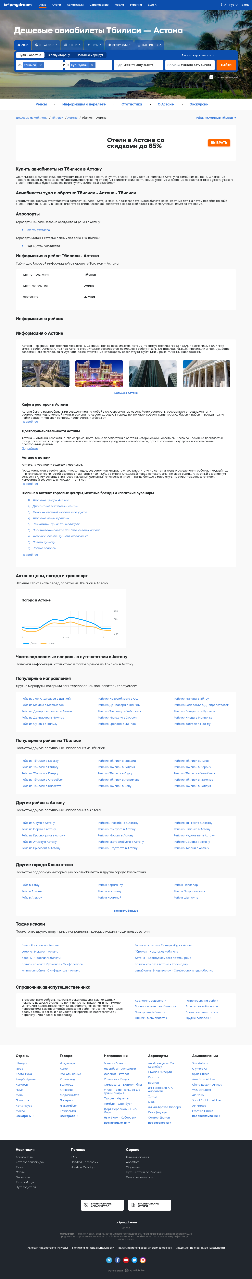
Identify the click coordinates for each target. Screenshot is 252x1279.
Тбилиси (57, 117)
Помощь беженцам (139, 1177)
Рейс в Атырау (32, 897)
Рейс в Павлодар (186, 885)
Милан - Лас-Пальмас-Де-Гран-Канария (122, 1091)
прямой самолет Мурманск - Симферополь (52, 964)
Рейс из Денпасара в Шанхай (119, 705)
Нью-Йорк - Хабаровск (120, 1117)
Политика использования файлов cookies (145, 1247)
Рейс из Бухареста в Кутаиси (194, 711)
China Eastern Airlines (207, 1084)
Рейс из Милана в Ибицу (191, 698)
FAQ (74, 1157)
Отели (20, 1172)
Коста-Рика (24, 1074)
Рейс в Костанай (109, 897)
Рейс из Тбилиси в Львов (191, 760)
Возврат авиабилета (201, 1006)
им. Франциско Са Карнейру (161, 1065)
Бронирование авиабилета (154, 1006)
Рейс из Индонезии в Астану (194, 835)
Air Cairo (198, 1095)
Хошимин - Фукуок (117, 1079)
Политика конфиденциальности (93, 1247)
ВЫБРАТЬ (219, 142)
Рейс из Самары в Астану (192, 841)
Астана (72, 117)
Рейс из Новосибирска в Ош (118, 698)
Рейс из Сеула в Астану (38, 822)
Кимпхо (153, 1077)
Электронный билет (149, 1012)
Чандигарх (67, 1063)
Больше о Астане (126, 393)
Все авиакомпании (205, 1116)
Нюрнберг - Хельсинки (120, 1068)
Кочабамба (68, 1111)
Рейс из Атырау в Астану (39, 841)
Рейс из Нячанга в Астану (192, 829)
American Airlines (204, 1079)
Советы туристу (43, 542)
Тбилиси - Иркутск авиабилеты (156, 951)
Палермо (66, 1100)
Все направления (116, 1122)
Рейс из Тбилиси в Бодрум (116, 767)
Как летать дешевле (149, 1000)
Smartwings (200, 1063)
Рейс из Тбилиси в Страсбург (42, 779)
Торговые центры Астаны (50, 500)
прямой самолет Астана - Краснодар (161, 964)
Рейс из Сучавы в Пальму (39, 723)
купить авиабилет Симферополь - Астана (51, 970)
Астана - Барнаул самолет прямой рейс (163, 957)
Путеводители (26, 1187)
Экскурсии (23, 1177)
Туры (19, 1167)
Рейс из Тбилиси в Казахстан (42, 786)
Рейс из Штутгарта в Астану (117, 848)
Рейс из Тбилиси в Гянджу (40, 767)
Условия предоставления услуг (47, 1247)
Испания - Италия (116, 1074)
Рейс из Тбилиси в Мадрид (117, 760)
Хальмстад (67, 1079)
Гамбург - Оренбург (118, 1103)
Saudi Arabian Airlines (207, 1100)
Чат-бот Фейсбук (83, 1167)
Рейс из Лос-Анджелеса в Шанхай (46, 698)
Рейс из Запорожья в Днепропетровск (201, 705)
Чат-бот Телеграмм (84, 1162)
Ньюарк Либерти (160, 1072)
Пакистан (22, 1100)
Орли (152, 1101)
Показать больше (126, 910)
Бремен (153, 1082)
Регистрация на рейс (201, 1000)
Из (20, 65)
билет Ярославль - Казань (40, 945)
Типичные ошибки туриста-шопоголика (60, 536)
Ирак (19, 1068)
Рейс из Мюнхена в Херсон (117, 717)
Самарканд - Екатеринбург (123, 1084)
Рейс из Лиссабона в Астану (118, 822)
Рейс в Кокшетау (109, 891)
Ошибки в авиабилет (150, 1018)
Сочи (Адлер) (157, 1112)
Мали (19, 1095)
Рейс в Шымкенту (186, 897)
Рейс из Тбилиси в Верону (192, 767)
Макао (20, 1111)
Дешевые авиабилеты (32, 117)
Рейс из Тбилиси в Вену (114, 786)
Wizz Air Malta (201, 1089)
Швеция (21, 1063)
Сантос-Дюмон (159, 1117)
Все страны (24, 1116)
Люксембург (68, 1105)
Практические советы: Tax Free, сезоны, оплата (66, 530)
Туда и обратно (30, 55)
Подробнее (30, 421)
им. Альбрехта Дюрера (164, 1107)
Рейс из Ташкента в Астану (193, 822)
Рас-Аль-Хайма (70, 1074)
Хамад (152, 1096)
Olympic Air (199, 1068)
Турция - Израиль (116, 1098)
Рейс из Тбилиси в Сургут (116, 773)
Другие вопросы (198, 1018)
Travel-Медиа (25, 1182)
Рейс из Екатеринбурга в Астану (121, 841)
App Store (133, 1162)
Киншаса (66, 1089)
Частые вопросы (44, 548)
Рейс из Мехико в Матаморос (43, 705)
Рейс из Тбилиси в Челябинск (195, 773)
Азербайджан (26, 1079)
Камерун (22, 1084)
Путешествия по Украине (144, 1172)
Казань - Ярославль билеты (41, 957)
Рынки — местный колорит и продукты (59, 512)
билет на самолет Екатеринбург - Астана (164, 945)
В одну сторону (59, 55)
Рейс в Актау (30, 885)
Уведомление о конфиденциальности (200, 1247)
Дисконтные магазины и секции (55, 506)
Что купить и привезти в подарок (55, 524)
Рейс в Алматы (32, 891)
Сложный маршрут (90, 55)
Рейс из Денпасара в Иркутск (43, 717)
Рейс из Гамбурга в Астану (116, 829)
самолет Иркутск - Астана (40, 951)
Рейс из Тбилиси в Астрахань (118, 779)
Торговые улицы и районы (50, 518)
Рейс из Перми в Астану (39, 829)
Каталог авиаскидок (30, 1162)
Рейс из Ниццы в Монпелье (193, 717)
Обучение (133, 1167)
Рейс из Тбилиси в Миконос (193, 779)
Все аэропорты (159, 1122)
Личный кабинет (137, 1157)
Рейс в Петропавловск (190, 891)
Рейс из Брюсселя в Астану (41, 848)
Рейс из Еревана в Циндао (117, 723)
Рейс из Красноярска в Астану (43, 835)
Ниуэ (19, 1089)
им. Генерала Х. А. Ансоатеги (160, 1089)
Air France (199, 1105)
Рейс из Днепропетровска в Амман (47, 711)
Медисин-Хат (69, 1095)
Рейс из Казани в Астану (191, 848)
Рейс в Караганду (110, 885)
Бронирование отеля (201, 1012)
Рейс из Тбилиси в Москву (40, 760)
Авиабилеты (24, 1157)
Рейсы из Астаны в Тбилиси (214, 117)
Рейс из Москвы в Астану (115, 835)
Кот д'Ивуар (24, 1105)
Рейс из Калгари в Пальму (192, 723)
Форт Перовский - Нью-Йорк (120, 1111)
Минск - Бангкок (115, 1063)
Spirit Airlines (200, 1074)
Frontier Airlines (202, 1111)
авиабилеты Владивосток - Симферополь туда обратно (174, 970)
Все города (68, 1116)
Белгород (66, 1084)
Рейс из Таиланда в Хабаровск (120, 711)
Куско (64, 1068)
